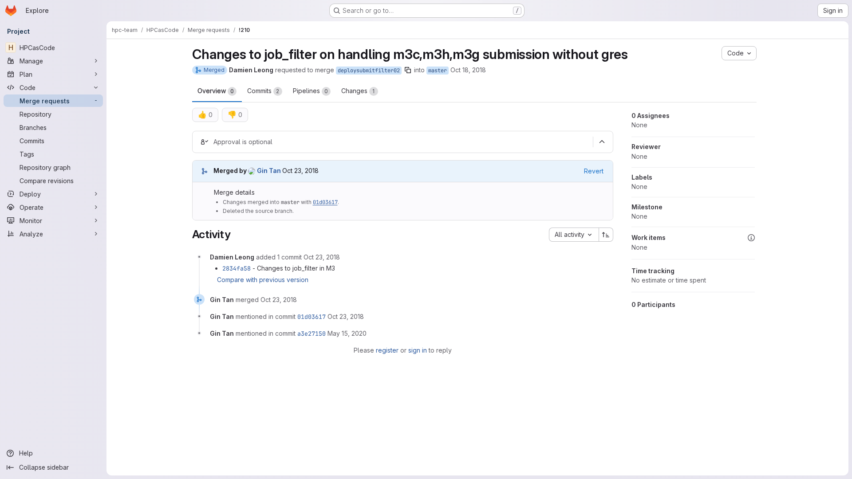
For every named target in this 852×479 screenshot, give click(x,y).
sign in (417, 350)
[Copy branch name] (407, 70)
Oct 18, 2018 (468, 70)
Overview (215, 90)
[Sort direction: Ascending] (606, 235)
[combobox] (574, 235)
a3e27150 (311, 334)
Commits (263, 90)
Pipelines (310, 90)
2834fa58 (236, 268)
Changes (358, 90)
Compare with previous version (262, 279)
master (437, 70)
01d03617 (325, 202)
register (387, 350)
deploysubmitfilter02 (369, 70)
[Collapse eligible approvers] (602, 142)
